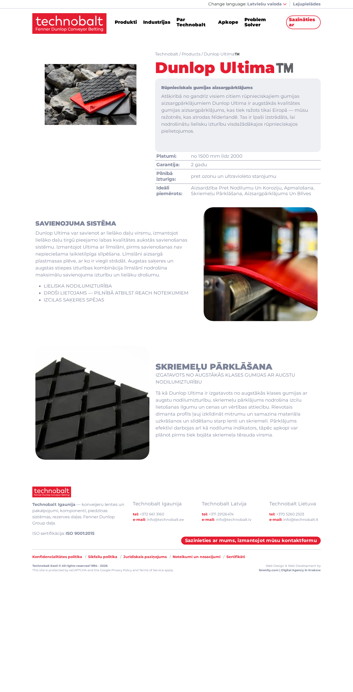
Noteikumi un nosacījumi (196, 556)
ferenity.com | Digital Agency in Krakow (290, 570)
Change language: (227, 4)
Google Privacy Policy (116, 570)
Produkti (126, 22)
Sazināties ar (302, 22)
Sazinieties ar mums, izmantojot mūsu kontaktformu (251, 540)
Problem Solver (255, 22)
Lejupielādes (307, 4)
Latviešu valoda (265, 4)
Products (191, 54)
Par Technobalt (191, 22)
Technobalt (166, 54)
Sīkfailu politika (102, 556)
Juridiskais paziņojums (145, 556)
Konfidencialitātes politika (57, 556)
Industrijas (156, 22)
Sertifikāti (235, 556)
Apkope (228, 22)
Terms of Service (151, 570)
